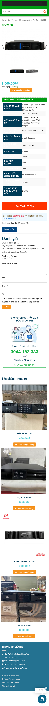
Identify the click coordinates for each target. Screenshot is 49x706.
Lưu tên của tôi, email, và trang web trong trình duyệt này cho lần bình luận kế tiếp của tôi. (22, 300)
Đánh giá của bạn (10, 256)
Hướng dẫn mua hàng (11, 679)
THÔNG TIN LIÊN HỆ (12, 647)
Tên (4, 277)
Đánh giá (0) (9, 229)
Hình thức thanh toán (10, 675)
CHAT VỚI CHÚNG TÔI (24, 365)
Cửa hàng (13, 20)
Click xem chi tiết (9, 218)
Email (5, 286)
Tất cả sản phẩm (25, 20)
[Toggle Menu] (44, 4)
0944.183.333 (24, 351)
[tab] (9, 229)
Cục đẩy (35, 20)
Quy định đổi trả (8, 686)
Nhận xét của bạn (10, 263)
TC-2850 (29, 223)
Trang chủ (5, 20)
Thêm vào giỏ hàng (22, 90)
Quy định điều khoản (10, 682)
